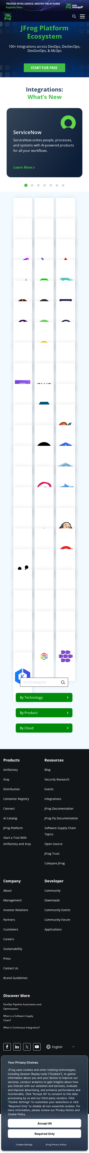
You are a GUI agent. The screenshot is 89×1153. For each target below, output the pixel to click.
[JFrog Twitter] (27, 1047)
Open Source (53, 844)
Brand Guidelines (15, 978)
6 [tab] (57, 185)
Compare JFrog (54, 863)
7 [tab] (63, 185)
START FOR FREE (44, 67)
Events (49, 789)
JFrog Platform (13, 828)
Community (52, 890)
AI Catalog (10, 818)
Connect (9, 808)
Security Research (56, 779)
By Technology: (31, 697)
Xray (6, 779)
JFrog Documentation (58, 808)
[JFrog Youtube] (37, 1047)
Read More (43, 656)
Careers (8, 939)
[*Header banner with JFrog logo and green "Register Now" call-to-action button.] (44, 5)
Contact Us (10, 968)
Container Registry (16, 799)
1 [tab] (26, 185)
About (7, 890)
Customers (10, 929)
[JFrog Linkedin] (17, 1047)
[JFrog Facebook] (7, 1047)
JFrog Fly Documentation (61, 818)
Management (12, 900)
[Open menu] (82, 16)
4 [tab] (44, 185)
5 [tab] (51, 185)
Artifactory (10, 770)
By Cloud (27, 728)
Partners (9, 919)
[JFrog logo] (9, 16)
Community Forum (57, 919)
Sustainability (12, 949)
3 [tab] (38, 185)
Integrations (52, 799)
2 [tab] (32, 185)
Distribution (11, 789)
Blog (47, 770)
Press (7, 958)
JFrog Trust (51, 854)
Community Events (57, 910)
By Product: (29, 712)
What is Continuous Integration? (21, 1027)
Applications (53, 929)
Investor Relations (15, 910)
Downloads (52, 900)
